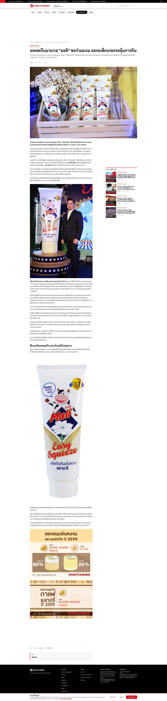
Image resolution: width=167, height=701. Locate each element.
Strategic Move (81, 12)
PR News (47, 12)
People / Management (66, 672)
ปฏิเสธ (122, 697)
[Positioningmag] (39, 5)
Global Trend (64, 691)
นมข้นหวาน (41, 648)
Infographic (71, 12)
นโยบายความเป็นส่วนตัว (86, 675)
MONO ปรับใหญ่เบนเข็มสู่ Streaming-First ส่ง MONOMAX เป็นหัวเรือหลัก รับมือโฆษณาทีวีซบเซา (126, 211)
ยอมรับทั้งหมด (131, 697)
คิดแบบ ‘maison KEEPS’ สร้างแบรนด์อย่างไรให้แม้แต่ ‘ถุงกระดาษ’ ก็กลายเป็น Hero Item (126, 188)
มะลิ (35, 648)
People (40, 12)
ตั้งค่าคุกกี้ (113, 697)
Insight (91, 12)
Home (33, 12)
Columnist (62, 12)
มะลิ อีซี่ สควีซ (49, 648)
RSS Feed (83, 680)
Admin (31, 62)
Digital (54, 12)
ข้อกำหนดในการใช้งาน (86, 678)
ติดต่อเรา (83, 672)
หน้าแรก (31, 42)
